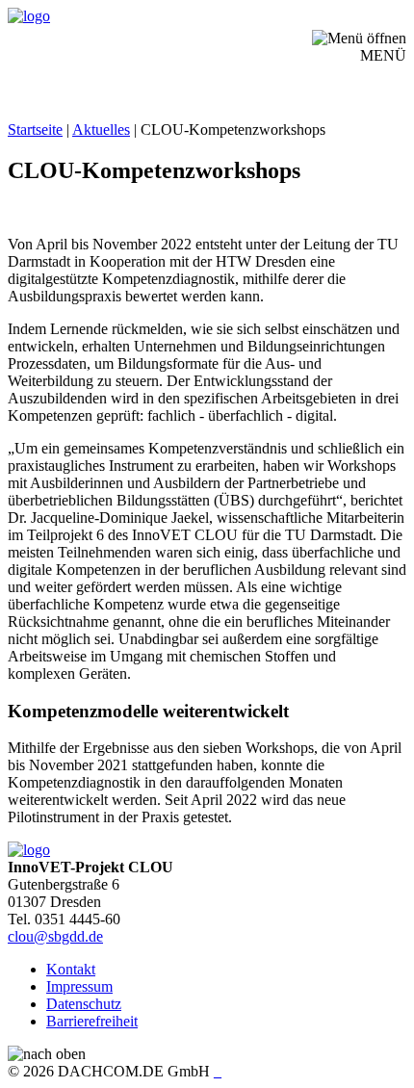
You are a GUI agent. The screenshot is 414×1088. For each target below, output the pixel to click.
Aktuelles (101, 129)
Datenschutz (83, 1004)
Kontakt (70, 969)
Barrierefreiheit (92, 1021)
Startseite (35, 129)
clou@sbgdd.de (55, 936)
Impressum (79, 986)
